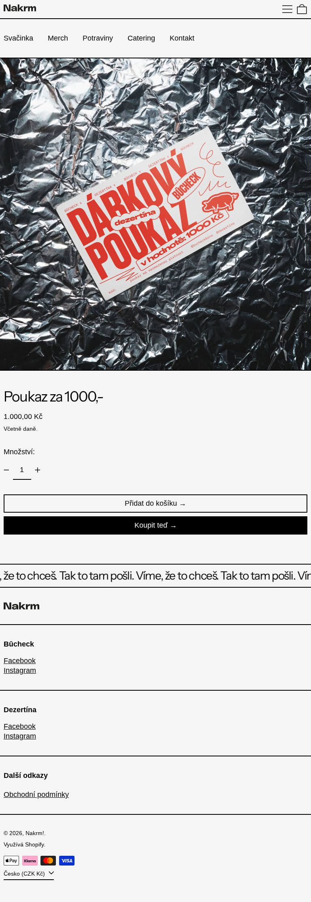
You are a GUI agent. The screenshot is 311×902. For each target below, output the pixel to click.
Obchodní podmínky (36, 794)
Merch (58, 38)
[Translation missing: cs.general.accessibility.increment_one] (37, 470)
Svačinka (18, 38)
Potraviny (98, 38)
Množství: (19, 452)
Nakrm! (35, 833)
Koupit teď (151, 525)
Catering (141, 38)
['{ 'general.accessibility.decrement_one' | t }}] (6, 470)
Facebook (20, 661)
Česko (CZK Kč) (25, 873)
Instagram (20, 670)
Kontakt (182, 38)
